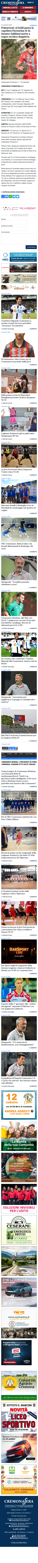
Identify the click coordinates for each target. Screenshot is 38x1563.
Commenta (31, 247)
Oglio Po (28, 12)
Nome (3, 219)
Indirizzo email (6, 226)
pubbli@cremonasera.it (20, 1538)
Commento (5, 232)
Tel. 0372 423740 (20, 1535)
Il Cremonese (28, 8)
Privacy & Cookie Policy (19, 1542)
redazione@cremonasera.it (19, 1526)
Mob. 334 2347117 (19, 1537)
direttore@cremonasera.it (20, 1520)
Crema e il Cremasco (10, 12)
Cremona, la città (10, 8)
